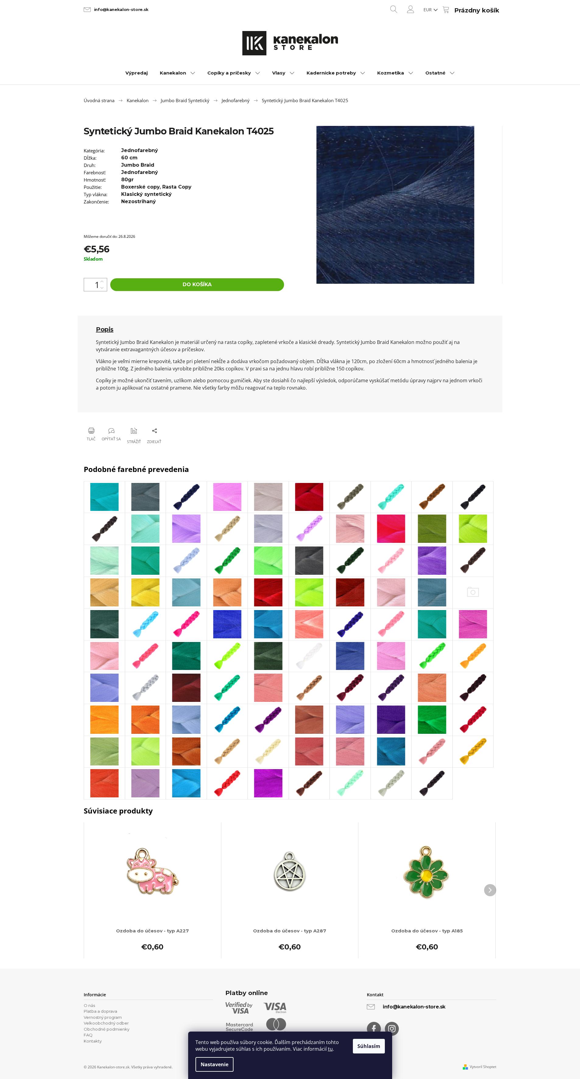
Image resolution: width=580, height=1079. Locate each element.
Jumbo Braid (137, 165)
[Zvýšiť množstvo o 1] (102, 281)
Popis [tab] (105, 329)
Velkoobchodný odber (106, 1023)
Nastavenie (214, 1064)
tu (330, 1049)
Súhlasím (368, 1046)
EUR (428, 9)
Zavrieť (123, 415)
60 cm (129, 158)
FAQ (88, 1034)
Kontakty (93, 1041)
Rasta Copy (177, 187)
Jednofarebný (139, 150)
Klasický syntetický (146, 194)
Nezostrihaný (138, 201)
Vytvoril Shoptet (483, 1067)
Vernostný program (103, 1017)
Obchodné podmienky (106, 1029)
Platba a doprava (100, 1011)
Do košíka (197, 284)
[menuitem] (136, 73)
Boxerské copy (140, 187)
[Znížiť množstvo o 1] (102, 288)
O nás (89, 1005)
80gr (127, 179)
